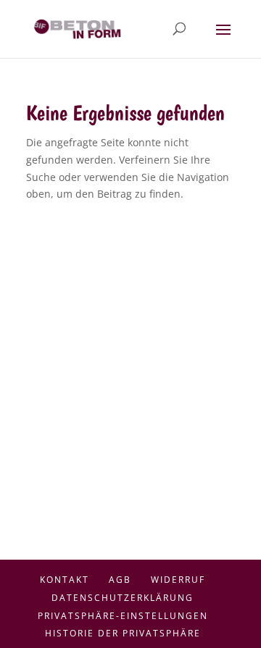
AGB (120, 579)
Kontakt (64, 579)
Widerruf (178, 579)
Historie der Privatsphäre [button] (123, 633)
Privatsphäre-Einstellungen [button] (123, 616)
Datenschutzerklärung (122, 598)
